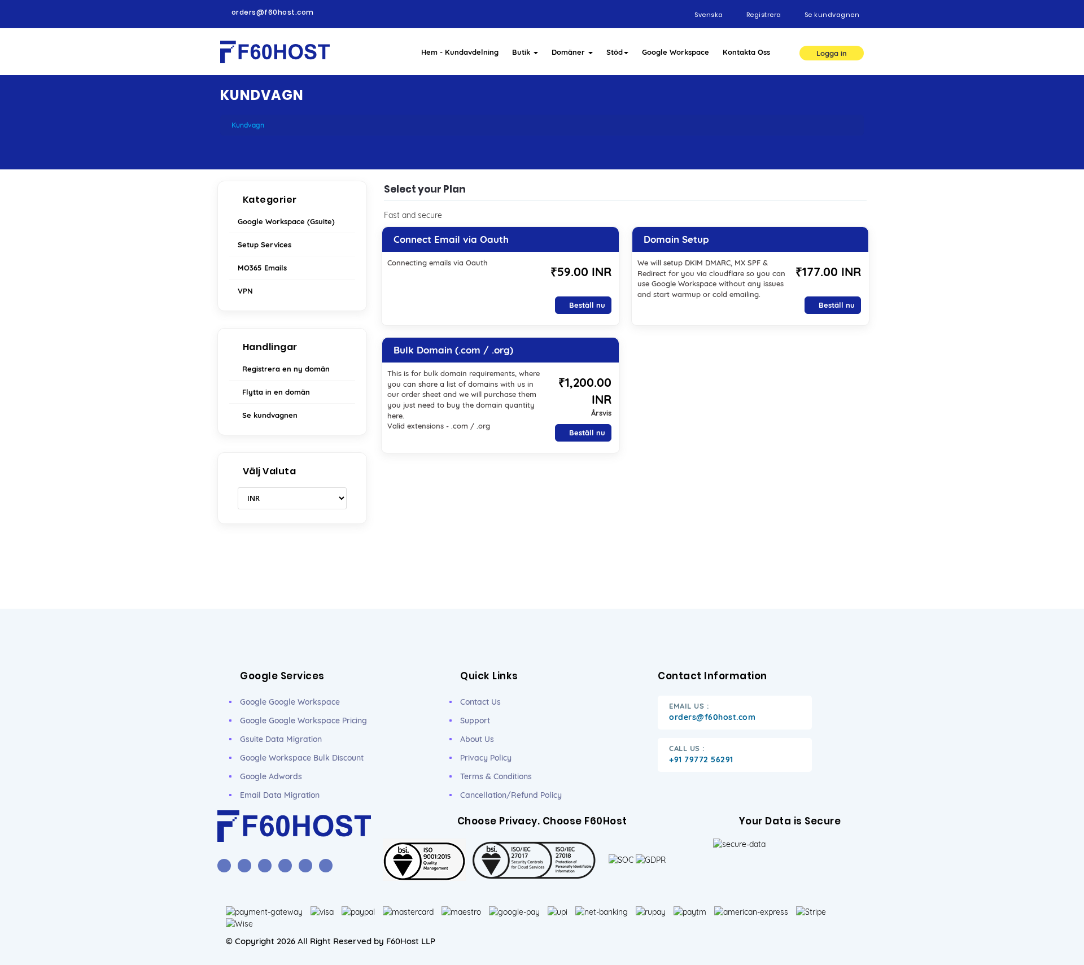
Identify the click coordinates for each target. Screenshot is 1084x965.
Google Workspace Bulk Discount (302, 758)
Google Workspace (675, 51)
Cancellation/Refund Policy (511, 795)
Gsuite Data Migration (281, 739)
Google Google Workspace (290, 702)
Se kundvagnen (268, 415)
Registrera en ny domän (284, 368)
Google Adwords (271, 776)
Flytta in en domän (274, 391)
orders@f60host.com (272, 12)
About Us (477, 739)
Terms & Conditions (496, 776)
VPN (245, 290)
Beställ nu (586, 304)
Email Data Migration (280, 795)
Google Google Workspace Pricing (303, 720)
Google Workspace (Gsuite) (286, 221)
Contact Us (480, 702)
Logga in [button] (831, 53)
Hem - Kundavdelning (460, 51)
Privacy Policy (486, 758)
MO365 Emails (262, 267)
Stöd (614, 51)
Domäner (569, 51)
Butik (522, 51)
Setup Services (264, 244)
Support (475, 720)
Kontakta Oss (746, 51)
